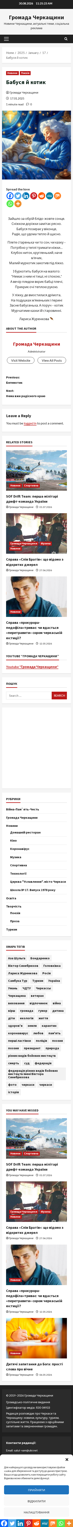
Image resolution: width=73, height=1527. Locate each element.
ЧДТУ (27, 988)
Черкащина (17, 996)
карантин (49, 1026)
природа (52, 1048)
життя (43, 1018)
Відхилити (37, 1501)
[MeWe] (49, 195)
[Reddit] (41, 195)
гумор (42, 1011)
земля (32, 1026)
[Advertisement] (36, 748)
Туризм (11, 929)
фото (12, 1084)
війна (57, 1003)
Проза (14, 921)
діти (11, 1018)
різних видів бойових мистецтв (32, 1056)
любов (38, 1033)
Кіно (13, 840)
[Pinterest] (33, 195)
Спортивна (31, 485)
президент (32, 1048)
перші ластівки (19, 1041)
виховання (16, 1003)
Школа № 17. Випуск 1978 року (32, 890)
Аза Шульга (16, 958)
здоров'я (15, 1026)
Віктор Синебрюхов (23, 966)
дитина (58, 1011)
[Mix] (57, 195)
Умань (12, 988)
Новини (12, 73)
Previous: (14, 380)
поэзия (57, 1041)
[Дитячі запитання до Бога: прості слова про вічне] (36, 1338)
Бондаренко (40, 958)
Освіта (11, 898)
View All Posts (52, 360)
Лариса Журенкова (22, 973)
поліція (41, 1041)
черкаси (28, 1084)
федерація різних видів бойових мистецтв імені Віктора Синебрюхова (33, 1074)
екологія (26, 1018)
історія (13, 1092)
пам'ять (54, 1033)
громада (26, 1011)
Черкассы (43, 988)
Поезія (25, 73)
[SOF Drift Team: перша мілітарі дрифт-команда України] (36, 470)
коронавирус (18, 1033)
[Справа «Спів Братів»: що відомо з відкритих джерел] (36, 533)
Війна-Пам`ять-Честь (22, 809)
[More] (17, 203)
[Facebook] (10, 195)
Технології (18, 873)
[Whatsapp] (10, 203)
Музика (46, 543)
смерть (13, 1063)
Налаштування (36, 1512)
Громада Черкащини (36, 17)
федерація (43, 1063)
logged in (30, 423)
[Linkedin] (25, 195)
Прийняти (36, 1490)
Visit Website (20, 360)
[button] (67, 1460)
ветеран (37, 996)
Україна (54, 981)
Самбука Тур (17, 981)
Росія (46, 973)
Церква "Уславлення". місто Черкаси (38, 881)
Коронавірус (19, 849)
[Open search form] (66, 39)
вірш (11, 1011)
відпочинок (39, 1003)
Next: (25, 393)
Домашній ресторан (25, 832)
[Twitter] (17, 195)
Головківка (52, 966)
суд (27, 1063)
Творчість (13, 906)
